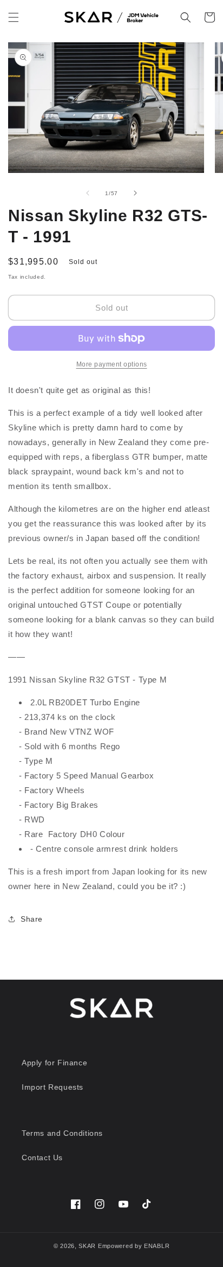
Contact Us (42, 1157)
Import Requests (52, 1087)
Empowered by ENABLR (133, 1246)
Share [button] (32, 919)
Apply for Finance (54, 1062)
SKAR (87, 1246)
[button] (13, 17)
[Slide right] (135, 193)
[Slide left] (88, 193)
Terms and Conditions (62, 1133)
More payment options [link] (111, 364)
